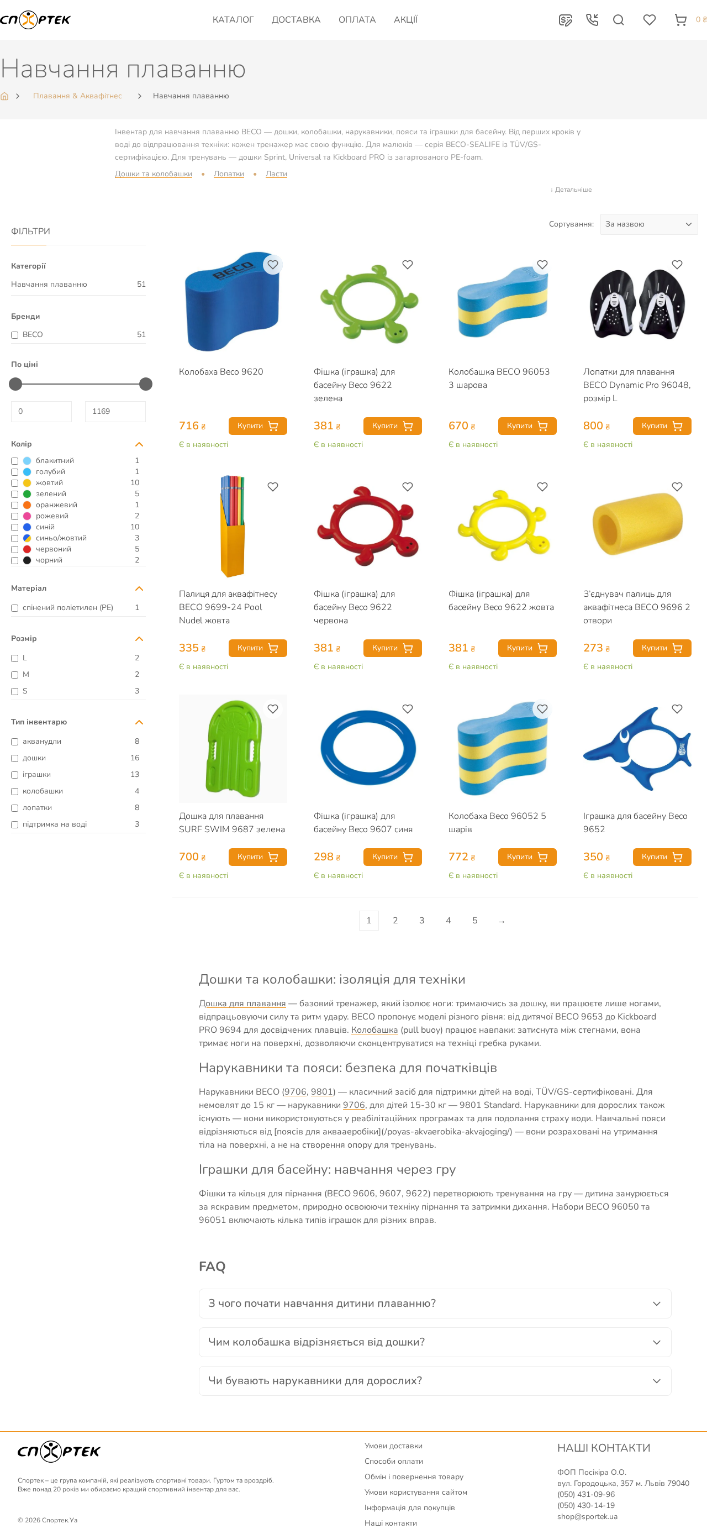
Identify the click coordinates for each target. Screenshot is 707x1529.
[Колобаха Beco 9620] (233, 304)
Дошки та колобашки (153, 174)
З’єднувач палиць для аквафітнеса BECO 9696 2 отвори (636, 607)
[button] (565, 20)
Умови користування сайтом (416, 1492)
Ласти (276, 174)
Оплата (357, 20)
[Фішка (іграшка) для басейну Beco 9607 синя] (368, 749)
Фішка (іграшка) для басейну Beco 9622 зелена (354, 385)
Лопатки (229, 174)
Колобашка (374, 1030)
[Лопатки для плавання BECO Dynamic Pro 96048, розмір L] (637, 304)
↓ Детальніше (571, 189)
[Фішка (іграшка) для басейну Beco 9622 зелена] (368, 304)
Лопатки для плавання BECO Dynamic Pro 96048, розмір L (637, 385)
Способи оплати (394, 1461)
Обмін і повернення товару (414, 1477)
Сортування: (571, 224)
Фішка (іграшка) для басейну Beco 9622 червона (354, 607)
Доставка (296, 20)
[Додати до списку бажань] (273, 265)
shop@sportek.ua (587, 1516)
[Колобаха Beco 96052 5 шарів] (503, 749)
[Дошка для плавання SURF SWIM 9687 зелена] (233, 749)
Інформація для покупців (410, 1507)
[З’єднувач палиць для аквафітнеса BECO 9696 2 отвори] (637, 526)
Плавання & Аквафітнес (77, 96)
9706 (295, 1092)
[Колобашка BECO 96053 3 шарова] (503, 304)
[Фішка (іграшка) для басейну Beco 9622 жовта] (503, 526)
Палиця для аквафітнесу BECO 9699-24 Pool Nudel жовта (228, 607)
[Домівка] (5, 96)
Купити (250, 426)
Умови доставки (394, 1446)
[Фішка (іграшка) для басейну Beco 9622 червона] (368, 526)
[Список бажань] (650, 20)
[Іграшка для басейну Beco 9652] (637, 749)
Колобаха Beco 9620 (221, 372)
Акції (406, 20)
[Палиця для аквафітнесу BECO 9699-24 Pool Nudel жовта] (233, 526)
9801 (322, 1092)
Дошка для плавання (242, 1003)
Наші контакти (391, 1523)
